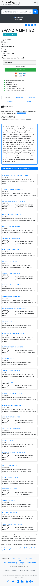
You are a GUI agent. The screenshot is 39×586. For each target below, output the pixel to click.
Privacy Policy (20, 564)
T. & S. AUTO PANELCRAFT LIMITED (12, 189)
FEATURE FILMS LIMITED (9, 489)
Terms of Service (31, 562)
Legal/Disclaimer (12, 562)
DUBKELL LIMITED (7, 440)
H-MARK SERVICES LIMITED (10, 477)
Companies (19, 17)
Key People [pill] (19, 97)
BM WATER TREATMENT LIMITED (12, 428)
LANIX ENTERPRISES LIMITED (11, 417)
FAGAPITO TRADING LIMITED (11, 273)
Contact (22, 562)
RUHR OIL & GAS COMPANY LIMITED (13, 333)
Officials (19, 19)
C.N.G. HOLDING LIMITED (9, 465)
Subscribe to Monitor (10, 35)
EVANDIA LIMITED (7, 321)
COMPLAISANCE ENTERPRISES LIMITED (14, 308)
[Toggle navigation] (34, 3)
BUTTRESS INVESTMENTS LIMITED (13, 347)
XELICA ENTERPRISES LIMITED (11, 238)
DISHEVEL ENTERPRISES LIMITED (12, 296)
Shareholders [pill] (10, 101)
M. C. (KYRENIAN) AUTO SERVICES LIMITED (15, 176)
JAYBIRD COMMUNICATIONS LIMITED (13, 452)
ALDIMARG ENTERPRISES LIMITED (12, 393)
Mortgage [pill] (28, 101)
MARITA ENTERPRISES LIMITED (11, 250)
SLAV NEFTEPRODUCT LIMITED (11, 284)
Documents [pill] (31, 97)
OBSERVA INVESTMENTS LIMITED (12, 524)
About (4, 562)
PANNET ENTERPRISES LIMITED (11, 214)
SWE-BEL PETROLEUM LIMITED (11, 370)
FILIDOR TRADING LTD (9, 500)
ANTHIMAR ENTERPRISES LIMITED (12, 405)
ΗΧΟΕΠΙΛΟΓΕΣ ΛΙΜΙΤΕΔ (9, 261)
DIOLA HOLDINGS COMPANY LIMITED (13, 201)
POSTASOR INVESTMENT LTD (11, 512)
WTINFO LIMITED (7, 382)
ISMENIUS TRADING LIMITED (11, 226)
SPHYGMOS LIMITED (8, 358)
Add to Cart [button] (21, 70)
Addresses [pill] (7, 97)
